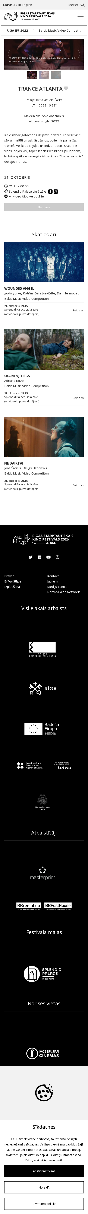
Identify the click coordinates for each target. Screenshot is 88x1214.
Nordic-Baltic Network (63, 592)
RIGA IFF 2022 (17, 30)
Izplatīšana (12, 586)
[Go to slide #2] (44, 75)
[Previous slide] (8, 54)
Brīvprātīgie (12, 581)
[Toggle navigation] (80, 15)
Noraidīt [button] (44, 1187)
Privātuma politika (44, 1204)
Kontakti (53, 576)
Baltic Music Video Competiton (60, 30)
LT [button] (33, 105)
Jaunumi (52, 581)
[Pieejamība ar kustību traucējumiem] (51, 191)
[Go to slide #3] (56, 75)
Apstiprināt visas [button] (44, 1171)
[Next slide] (79, 54)
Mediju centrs (57, 586)
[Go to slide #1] (32, 75)
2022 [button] (42, 105)
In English (25, 5)
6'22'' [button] (53, 105)
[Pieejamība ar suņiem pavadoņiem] (56, 191)
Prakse (9, 576)
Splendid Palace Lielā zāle (27, 191)
